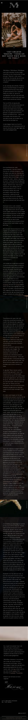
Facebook (12, 673)
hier (4, 288)
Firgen (17, 284)
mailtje (14, 671)
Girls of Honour (17, 479)
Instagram (6, 284)
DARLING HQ (19, 717)
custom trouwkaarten (17, 473)
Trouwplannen (7, 481)
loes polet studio (20, 718)
